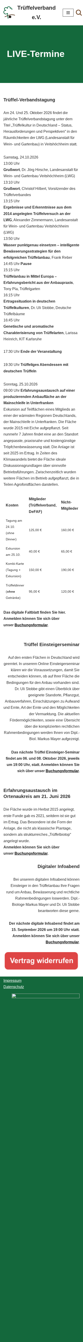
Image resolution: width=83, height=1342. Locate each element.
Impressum (12, 981)
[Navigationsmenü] (68, 13)
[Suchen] (79, 13)
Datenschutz (13, 987)
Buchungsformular (31, 625)
